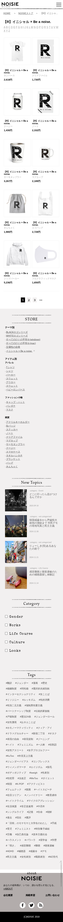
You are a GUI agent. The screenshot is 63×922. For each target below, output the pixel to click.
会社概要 (8, 895)
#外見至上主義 (25, 755)
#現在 (18, 817)
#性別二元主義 (13, 705)
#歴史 (44, 683)
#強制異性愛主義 (34, 705)
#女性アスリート (15, 750)
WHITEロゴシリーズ (17, 335)
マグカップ (12, 440)
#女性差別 (25, 856)
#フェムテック (13, 789)
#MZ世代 (53, 856)
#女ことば (44, 694)
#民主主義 (11, 856)
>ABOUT (8, 888)
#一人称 (40, 744)
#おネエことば (27, 722)
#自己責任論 (21, 834)
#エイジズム (36, 767)
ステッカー (12, 429)
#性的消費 (44, 699)
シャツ (9, 371)
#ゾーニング (43, 739)
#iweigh (33, 772)
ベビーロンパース (15, 389)
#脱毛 (49, 767)
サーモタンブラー (15, 444)
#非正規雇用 (26, 806)
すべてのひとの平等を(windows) (23, 339)
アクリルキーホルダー (18, 422)
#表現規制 (27, 739)
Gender (16, 617)
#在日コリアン (13, 795)
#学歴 (54, 840)
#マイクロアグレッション (40, 800)
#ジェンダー (21, 683)
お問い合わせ (53, 895)
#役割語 (52, 744)
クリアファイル (14, 437)
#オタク (52, 733)
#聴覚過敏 (49, 845)
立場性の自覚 (13, 347)
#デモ (44, 851)
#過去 (9, 817)
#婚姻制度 (11, 688)
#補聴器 (21, 851)
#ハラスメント (13, 840)
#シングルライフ (15, 812)
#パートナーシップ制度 (18, 711)
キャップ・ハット (15, 402)
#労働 (9, 834)
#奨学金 (43, 840)
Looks (15, 651)
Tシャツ (10, 367)
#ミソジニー (12, 699)
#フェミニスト (23, 828)
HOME (6, 13)
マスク (9, 409)
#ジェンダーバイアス (17, 761)
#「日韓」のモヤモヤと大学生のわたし (26, 823)
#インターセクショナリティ (20, 694)
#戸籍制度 (11, 716)
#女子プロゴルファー (38, 750)
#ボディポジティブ (16, 772)
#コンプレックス (41, 761)
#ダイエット (47, 778)
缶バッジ (10, 425)
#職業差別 (39, 856)
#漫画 (35, 683)
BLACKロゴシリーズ (17, 332)
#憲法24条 (25, 716)
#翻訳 (9, 683)
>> (40, 300)
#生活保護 (11, 806)
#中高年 (40, 806)
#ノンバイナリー (34, 795)
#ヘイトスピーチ (43, 789)
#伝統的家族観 (42, 711)
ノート (9, 433)
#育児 (9, 828)
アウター (10, 382)
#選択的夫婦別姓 (41, 688)
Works (15, 625)
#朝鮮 (49, 812)
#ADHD (10, 851)
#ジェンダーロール (44, 716)
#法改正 (22, 778)
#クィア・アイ (44, 727)
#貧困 (28, 789)
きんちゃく (12, 466)
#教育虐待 (51, 795)
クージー (10, 448)
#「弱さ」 (11, 845)
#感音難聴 (25, 845)
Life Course (21, 634)
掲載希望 (29, 895)
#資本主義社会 (39, 834)
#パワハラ (30, 840)
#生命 (39, 812)
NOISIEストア (25, 13)
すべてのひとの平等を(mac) (21, 343)
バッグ (9, 462)
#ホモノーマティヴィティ (19, 727)
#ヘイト (10, 744)
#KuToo (10, 755)
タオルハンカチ (14, 455)
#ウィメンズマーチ (16, 767)
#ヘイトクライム (15, 800)
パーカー (10, 374)
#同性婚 (24, 688)
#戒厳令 (33, 851)
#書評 (28, 817)
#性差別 (45, 772)
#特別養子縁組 (42, 828)
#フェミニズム (25, 744)
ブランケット (13, 459)
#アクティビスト (36, 784)
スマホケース (13, 451)
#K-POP (19, 784)
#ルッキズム (28, 699)
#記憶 (30, 812)
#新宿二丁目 (38, 733)
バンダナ (10, 406)
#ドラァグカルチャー (17, 733)
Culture (17, 642)
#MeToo (33, 778)
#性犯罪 (10, 778)
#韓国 (9, 784)
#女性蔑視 (11, 722)
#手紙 (54, 823)
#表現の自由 (12, 739)
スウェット (12, 378)
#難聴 (37, 845)
